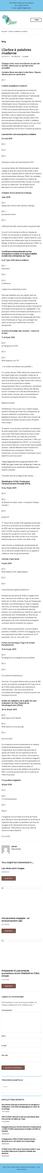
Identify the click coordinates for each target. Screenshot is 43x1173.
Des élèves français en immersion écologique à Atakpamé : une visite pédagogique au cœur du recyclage (21, 1107)
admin (26, 56)
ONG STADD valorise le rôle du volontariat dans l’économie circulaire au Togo (20, 1118)
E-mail (4, 1046)
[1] (15, 414)
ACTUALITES (15, 56)
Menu (36, 20)
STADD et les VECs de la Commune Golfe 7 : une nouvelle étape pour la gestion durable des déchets (21, 1151)
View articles (16, 849)
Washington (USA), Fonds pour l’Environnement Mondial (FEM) (16, 482)
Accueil (4, 31)
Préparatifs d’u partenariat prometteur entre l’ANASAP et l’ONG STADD (20, 973)
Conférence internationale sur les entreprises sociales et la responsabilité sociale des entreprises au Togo (19, 253)
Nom (4, 1036)
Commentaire (7, 1010)
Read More (8, 878)
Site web (5, 1055)
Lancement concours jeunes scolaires (19, 134)
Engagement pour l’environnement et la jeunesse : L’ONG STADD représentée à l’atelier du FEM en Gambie (21, 1129)
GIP (35, 300)
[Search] (39, 1086)
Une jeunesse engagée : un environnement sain (16, 919)
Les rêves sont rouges (13, 868)
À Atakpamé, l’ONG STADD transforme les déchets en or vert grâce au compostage (18, 1140)
